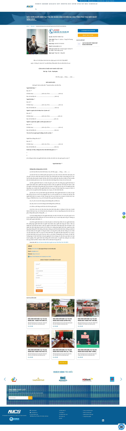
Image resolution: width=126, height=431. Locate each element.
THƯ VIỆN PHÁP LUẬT (93, 3)
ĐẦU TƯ (69, 3)
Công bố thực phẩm (87, 416)
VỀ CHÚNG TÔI (38, 3)
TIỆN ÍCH (86, 3)
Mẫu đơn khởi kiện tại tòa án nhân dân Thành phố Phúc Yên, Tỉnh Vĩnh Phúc (38, 351)
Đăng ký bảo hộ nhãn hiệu (88, 414)
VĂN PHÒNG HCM (101, 0)
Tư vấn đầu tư (61, 412)
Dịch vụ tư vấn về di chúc (88, 410)
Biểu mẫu (32, 26)
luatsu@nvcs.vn (93, 0)
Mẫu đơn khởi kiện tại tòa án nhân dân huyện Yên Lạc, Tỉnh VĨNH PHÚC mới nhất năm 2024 (62, 351)
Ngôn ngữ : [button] (110, 0)
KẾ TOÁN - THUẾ (80, 3)
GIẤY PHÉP (74, 3)
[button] (121, 379)
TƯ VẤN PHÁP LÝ (62, 410)
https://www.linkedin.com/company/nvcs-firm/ (40, 256)
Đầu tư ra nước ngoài (87, 412)
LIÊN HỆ (60, 418)
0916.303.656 (84, 0)
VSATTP (58, 3)
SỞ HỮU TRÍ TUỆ (64, 3)
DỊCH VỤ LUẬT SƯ (52, 3)
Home (28, 26)
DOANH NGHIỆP (45, 3)
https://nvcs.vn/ (36, 254)
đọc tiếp (30, 326)
